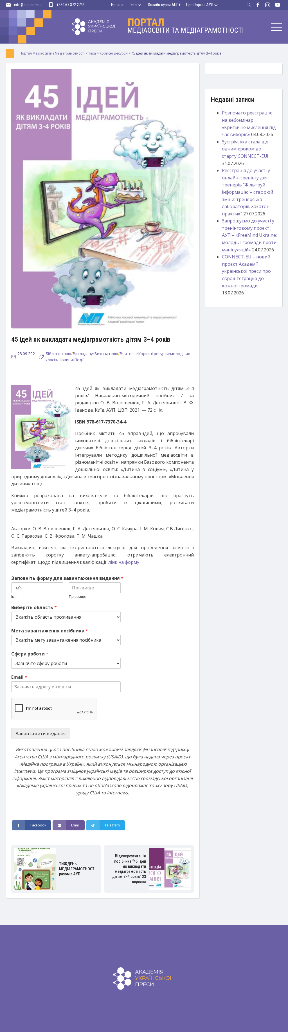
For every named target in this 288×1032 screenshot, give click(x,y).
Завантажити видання (41, 734)
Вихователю (106, 353)
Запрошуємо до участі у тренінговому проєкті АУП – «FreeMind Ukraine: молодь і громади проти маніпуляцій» (249, 235)
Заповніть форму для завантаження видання (67, 578)
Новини (117, 5)
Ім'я (14, 596)
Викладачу (83, 353)
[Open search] (249, 5)
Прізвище (77, 596)
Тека (133, 5)
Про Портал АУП (199, 5)
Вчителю (128, 353)
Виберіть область (34, 607)
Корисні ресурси (153, 353)
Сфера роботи (29, 654)
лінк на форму (123, 562)
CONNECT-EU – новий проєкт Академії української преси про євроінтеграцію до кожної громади (246, 271)
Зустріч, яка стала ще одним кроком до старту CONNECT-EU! (245, 149)
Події (79, 359)
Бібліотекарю (58, 353)
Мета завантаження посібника (49, 631)
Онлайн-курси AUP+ (164, 5)
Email (19, 677)
